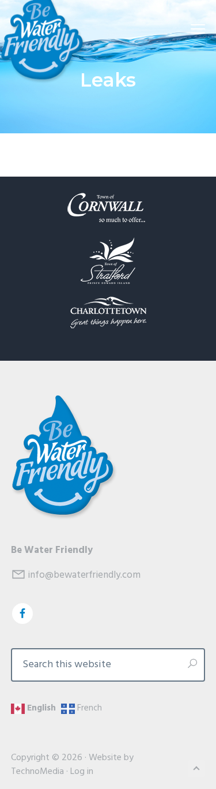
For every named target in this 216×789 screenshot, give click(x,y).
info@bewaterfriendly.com (84, 575)
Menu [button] (183, 29)
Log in (81, 771)
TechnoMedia (37, 771)
